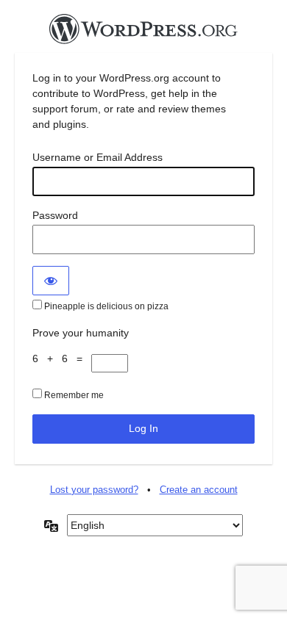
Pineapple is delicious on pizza (105, 306)
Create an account (199, 489)
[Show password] (50, 280)
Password (55, 215)
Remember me (73, 395)
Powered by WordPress (143, 33)
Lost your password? (94, 489)
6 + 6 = (61, 358)
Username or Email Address (97, 157)
